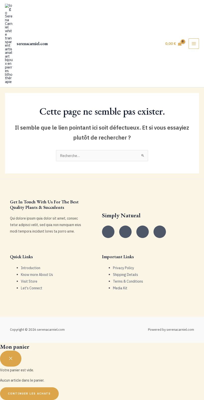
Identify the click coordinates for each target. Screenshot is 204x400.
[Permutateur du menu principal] (194, 43)
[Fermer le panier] (10, 359)
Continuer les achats (29, 393)
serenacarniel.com (32, 43)
